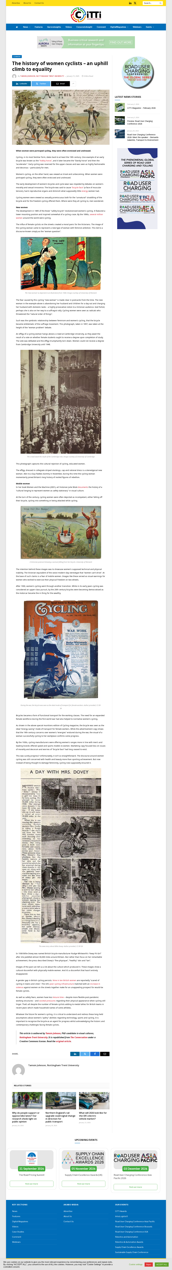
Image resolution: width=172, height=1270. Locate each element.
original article (63, 1041)
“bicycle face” (77, 187)
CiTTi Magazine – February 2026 (141, 108)
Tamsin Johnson (53, 1033)
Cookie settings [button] (136, 1264)
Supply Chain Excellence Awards (129, 1247)
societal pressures (47, 1000)
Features (39, 27)
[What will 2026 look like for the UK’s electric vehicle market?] (94, 1100)
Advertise (16, 3)
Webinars (137, 27)
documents (83, 487)
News (25, 27)
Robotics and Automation (126, 1237)
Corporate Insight (84, 27)
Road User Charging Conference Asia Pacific (135, 1221)
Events (149, 27)
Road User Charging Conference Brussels (133, 1226)
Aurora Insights (54, 27)
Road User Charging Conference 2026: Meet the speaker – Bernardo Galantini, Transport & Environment (142, 137)
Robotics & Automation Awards (129, 1242)
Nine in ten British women (64, 980)
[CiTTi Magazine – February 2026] (120, 107)
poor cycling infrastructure (62, 984)
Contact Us (39, 3)
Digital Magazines (118, 27)
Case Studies (18, 1232)
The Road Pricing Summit (31, 1175)
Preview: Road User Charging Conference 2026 (140, 122)
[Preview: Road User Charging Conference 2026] (120, 120)
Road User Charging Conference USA (131, 1232)
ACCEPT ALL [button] (161, 1265)
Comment (101, 27)
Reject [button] (148, 1265)
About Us (27, 3)
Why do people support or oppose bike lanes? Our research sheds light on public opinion (26, 1117)
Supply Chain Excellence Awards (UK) (83, 1175)
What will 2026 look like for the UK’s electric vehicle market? (93, 1115)
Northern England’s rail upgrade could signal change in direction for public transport (60, 1117)
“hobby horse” (45, 160)
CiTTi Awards (121, 1211)
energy (85, 191)
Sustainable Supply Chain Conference (131, 1252)
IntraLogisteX (121, 1216)
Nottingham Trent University (33, 1037)
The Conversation (78, 1037)
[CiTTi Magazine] (86, 15)
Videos (68, 27)
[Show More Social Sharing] (73, 83)
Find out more (31, 1183)
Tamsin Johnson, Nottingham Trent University (42, 76)
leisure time (58, 997)
